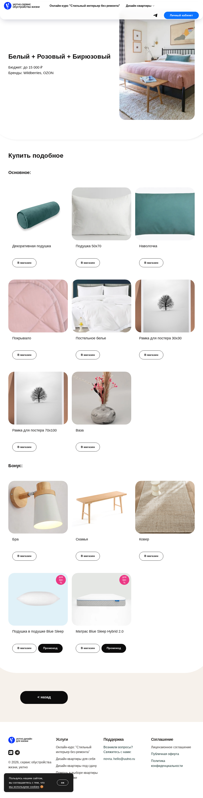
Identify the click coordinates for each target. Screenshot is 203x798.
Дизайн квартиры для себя (75, 759)
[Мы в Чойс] (10, 752)
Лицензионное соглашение (171, 747)
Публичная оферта (165, 754)
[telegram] (17, 752)
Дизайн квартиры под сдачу (76, 765)
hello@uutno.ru (124, 759)
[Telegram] (155, 15)
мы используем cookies (24, 786)
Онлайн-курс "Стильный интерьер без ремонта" (85, 5)
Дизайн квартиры (138, 5)
